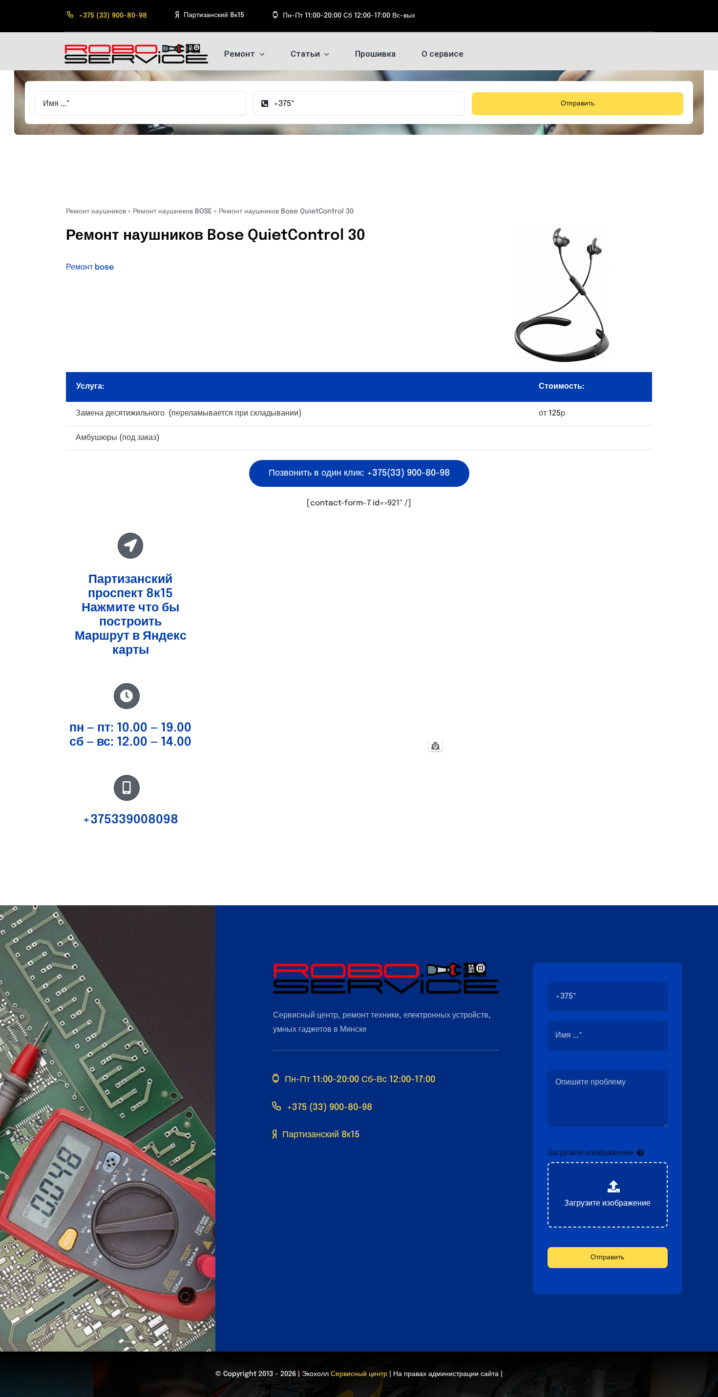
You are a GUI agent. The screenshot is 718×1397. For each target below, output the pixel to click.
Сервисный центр (359, 1374)
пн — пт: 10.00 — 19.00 (130, 728)
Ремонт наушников (96, 211)
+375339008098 (130, 819)
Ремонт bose (90, 267)
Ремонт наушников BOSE (172, 211)
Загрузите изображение (591, 1153)
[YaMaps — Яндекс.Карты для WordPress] (435, 745)
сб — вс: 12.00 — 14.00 (130, 742)
